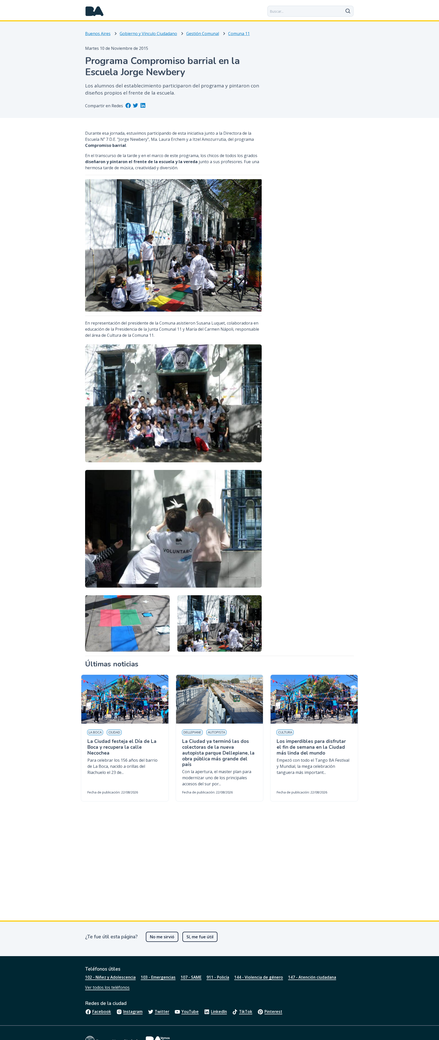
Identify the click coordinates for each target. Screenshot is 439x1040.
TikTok (245, 1011)
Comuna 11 (239, 33)
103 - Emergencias (158, 977)
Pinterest (273, 1011)
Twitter (162, 1011)
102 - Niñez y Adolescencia (110, 977)
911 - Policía (218, 977)
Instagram (133, 1011)
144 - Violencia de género (258, 977)
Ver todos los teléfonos (107, 987)
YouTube (190, 1011)
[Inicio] (94, 11)
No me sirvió (162, 937)
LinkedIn (219, 1011)
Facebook (101, 1011)
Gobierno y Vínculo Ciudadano (148, 33)
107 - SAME (191, 977)
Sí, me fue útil (199, 937)
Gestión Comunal (202, 33)
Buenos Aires (98, 33)
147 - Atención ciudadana (312, 977)
